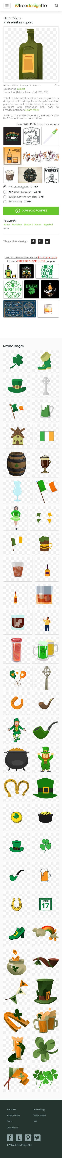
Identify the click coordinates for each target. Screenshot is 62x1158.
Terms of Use (40, 1116)
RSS (35, 1122)
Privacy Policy (13, 1116)
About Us (11, 1110)
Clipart (21, 89)
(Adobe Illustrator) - (25, 192)
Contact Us (12, 1128)
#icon (38, 225)
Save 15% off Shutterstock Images (38, 124)
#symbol (48, 225)
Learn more (32, 110)
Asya (26, 85)
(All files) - (20, 201)
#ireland (28, 225)
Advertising (39, 1110)
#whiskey (17, 225)
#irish (6, 225)
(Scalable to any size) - (26, 197)
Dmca (9, 1122)
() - (23, 187)
